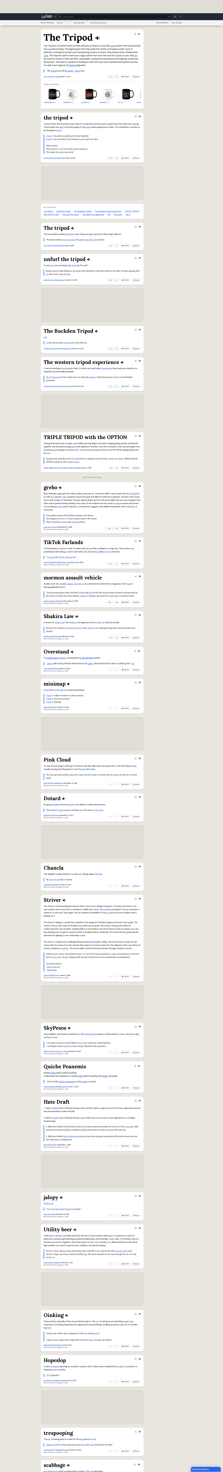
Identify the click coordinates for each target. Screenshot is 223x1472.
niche (53, 1072)
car (52, 1203)
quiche (62, 1081)
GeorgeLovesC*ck (66, 348)
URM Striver (55, 975)
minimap (46, 707)
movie (85, 1081)
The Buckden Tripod (82, 211)
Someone (50, 1444)
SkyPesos (47, 1051)
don (69, 1046)
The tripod (48, 211)
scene (64, 496)
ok (59, 152)
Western (92, 377)
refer (99, 622)
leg (85, 342)
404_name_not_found (60, 1051)
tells (62, 690)
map (47, 690)
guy (56, 925)
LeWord (54, 707)
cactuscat (53, 527)
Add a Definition (162, 23)
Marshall (94, 941)
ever (72, 234)
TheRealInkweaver (61, 1450)
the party (69, 70)
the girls (93, 239)
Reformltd (57, 636)
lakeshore (57, 1262)
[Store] (175, 17)
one (112, 45)
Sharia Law (59, 622)
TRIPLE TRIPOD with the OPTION (55, 468)
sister (90, 663)
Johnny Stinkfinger (75, 468)
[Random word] (169, 16)
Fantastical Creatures (98, 23)
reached (51, 557)
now (67, 628)
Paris (80, 1042)
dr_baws (57, 77)
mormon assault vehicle (52, 601)
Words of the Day (47, 23)
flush (83, 1444)
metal (64, 522)
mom (51, 879)
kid (79, 874)
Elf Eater (56, 668)
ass (47, 274)
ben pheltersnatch (59, 158)
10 (50, 1375)
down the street (69, 239)
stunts (68, 1209)
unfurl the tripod (63, 211)
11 (133, 663)
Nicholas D (61, 280)
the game (118, 214)
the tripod (47, 158)
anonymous (55, 815)
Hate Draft (47, 1145)
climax (76, 462)
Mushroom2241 (63, 1087)
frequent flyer (90, 1034)
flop (100, 874)
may (104, 909)
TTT (84, 954)
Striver (46, 975)
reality (92, 769)
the (108, 214)
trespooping (48, 1450)
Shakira (90, 628)
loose (73, 446)
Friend (48, 136)
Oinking (46, 1345)
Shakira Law (48, 636)
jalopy (46, 1214)
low (97, 551)
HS (53, 912)
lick (73, 458)
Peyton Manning (70, 1136)
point (88, 127)
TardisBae (54, 885)
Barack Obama (53, 967)
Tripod (54, 70)
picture (56, 1366)
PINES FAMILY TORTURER (65, 562)
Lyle (124, 1251)
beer (51, 1235)
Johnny (55, 1340)
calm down (98, 810)
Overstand (47, 668)
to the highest (86, 658)
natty (68, 274)
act (97, 1321)
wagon (70, 583)
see (90, 548)
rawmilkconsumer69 (60, 1380)
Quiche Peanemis (50, 1087)
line (90, 592)
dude (81, 774)
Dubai (78, 628)
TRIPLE (121, 458)
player (55, 1108)
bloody (75, 522)
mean (117, 503)
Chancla (46, 885)
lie (136, 55)
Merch (137, 77)
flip (96, 874)
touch (82, 769)
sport (82, 1117)
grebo (46, 527)
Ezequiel (55, 377)
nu (61, 522)
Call (47, 342)
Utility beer (48, 1262)
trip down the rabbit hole (93, 214)
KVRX (64, 601)
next (82, 1439)
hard (49, 1037)
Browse (60, 23)
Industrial (84, 596)
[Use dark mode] (180, 17)
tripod (66, 342)
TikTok (61, 557)
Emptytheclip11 (59, 245)
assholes (106, 368)
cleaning (118, 1251)
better (72, 65)
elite (61, 127)
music (131, 493)
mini (76, 583)
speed (126, 1321)
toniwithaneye (58, 783)
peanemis (70, 1081)
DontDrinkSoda (56, 1345)
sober (134, 766)
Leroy (49, 663)
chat (46, 55)
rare (54, 1369)
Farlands (68, 557)
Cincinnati (129, 1126)
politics (65, 948)
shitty (47, 1203)
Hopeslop (47, 1380)
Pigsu (70, 386)
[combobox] (115, 16)
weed (91, 1340)
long (70, 804)
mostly (57, 690)
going (61, 810)
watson (52, 1214)
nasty (91, 1444)
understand (52, 658)
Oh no (48, 377)
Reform (73, 622)
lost (74, 804)
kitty (77, 449)
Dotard (46, 815)
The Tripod (47, 77)
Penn (55, 957)
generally (76, 265)
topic (62, 658)
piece (80, 1076)
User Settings (177, 23)
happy (71, 774)
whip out (50, 265)
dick (69, 265)
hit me (56, 879)
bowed (87, 239)
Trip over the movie (70, 214)
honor (59, 130)
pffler (55, 1145)
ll (69, 234)
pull (52, 1209)
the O (128, 214)
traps (131, 1321)
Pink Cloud (47, 783)
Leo (45, 337)
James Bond (60, 1209)
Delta (46, 1034)
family (129, 583)
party (77, 70)
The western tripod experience (108, 211)
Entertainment (79, 23)
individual (56, 804)
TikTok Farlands (49, 562)
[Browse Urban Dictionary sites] (48, 16)
